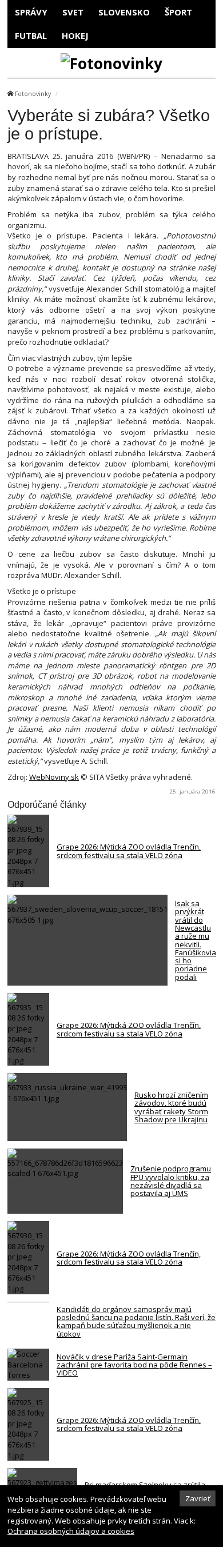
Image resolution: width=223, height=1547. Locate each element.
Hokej (75, 35)
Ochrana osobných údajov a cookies (70, 1531)
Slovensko (124, 12)
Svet (72, 12)
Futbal (31, 35)
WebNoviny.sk (54, 777)
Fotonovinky (33, 94)
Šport (178, 12)
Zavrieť (197, 1498)
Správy (31, 12)
